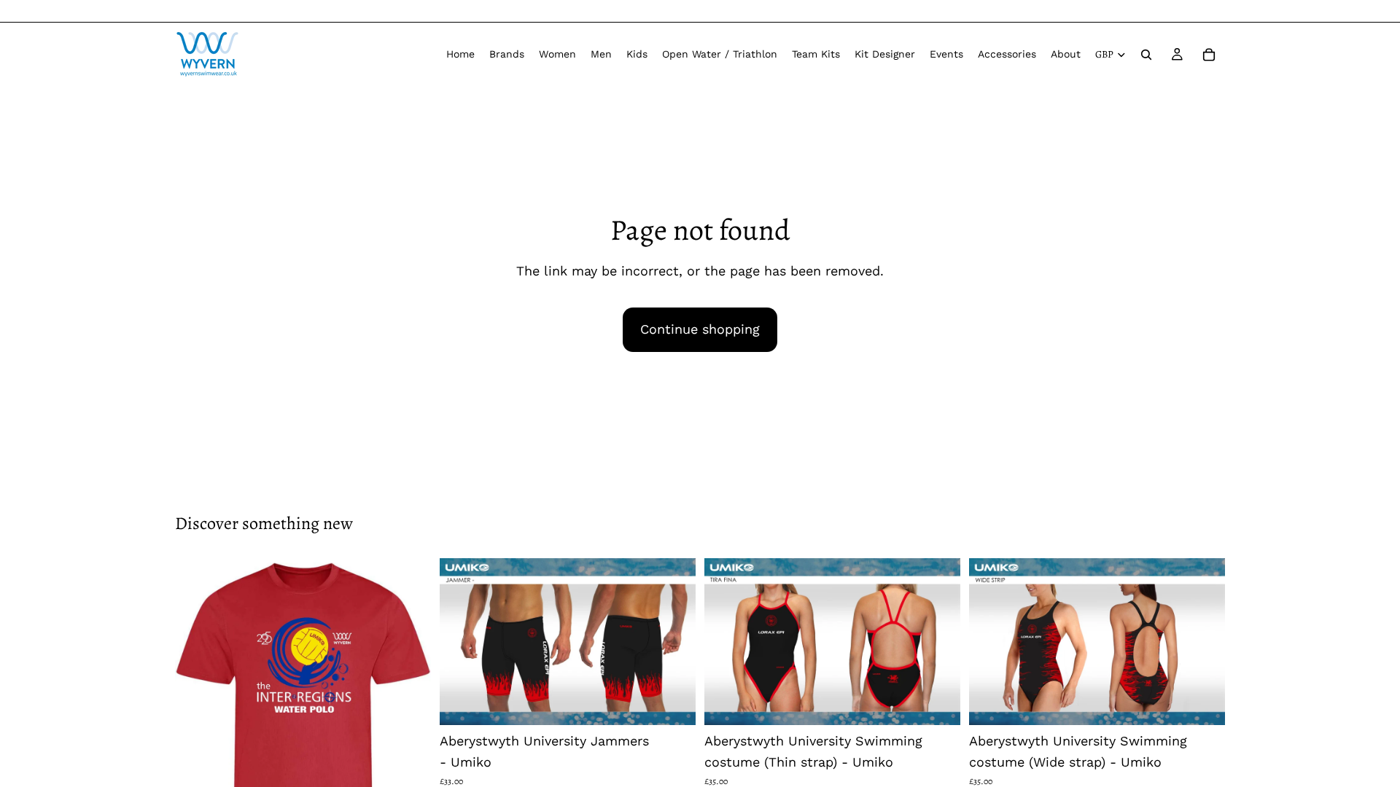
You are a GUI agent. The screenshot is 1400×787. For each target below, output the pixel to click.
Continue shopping (700, 329)
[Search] (1146, 55)
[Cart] (1209, 55)
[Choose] (673, 702)
